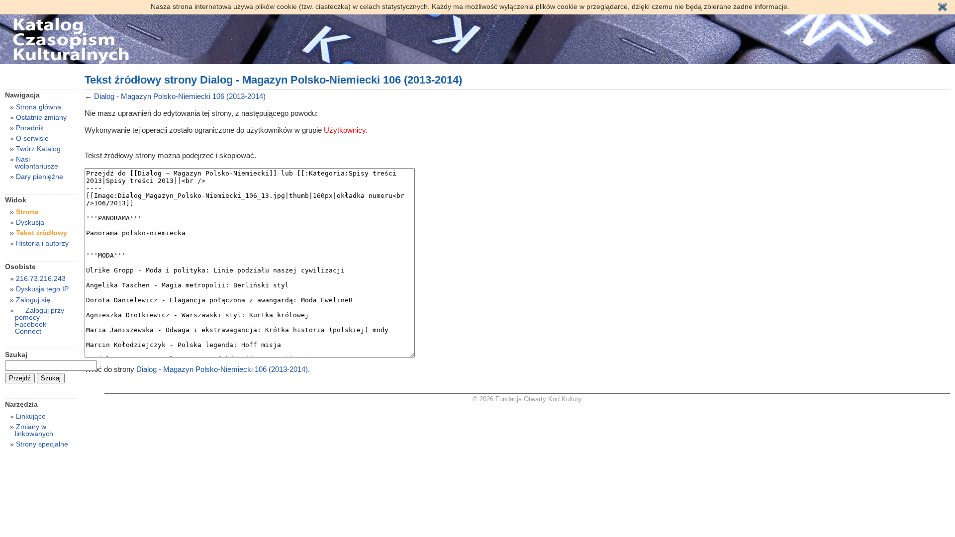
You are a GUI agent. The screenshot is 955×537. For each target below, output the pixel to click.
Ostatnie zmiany (41, 117)
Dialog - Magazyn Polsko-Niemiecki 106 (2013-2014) (180, 96)
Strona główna (38, 107)
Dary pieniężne (39, 176)
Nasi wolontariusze (36, 162)
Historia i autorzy (42, 243)
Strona (27, 212)
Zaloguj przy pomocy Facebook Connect (39, 320)
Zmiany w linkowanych (34, 430)
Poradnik (30, 128)
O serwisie (32, 138)
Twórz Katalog (38, 149)
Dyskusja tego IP (42, 289)
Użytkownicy (345, 130)
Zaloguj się (33, 300)
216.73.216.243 (41, 278)
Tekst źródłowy (41, 233)
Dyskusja (30, 222)
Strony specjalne (42, 444)
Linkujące (31, 416)
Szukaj (16, 354)
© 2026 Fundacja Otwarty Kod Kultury (527, 399)
